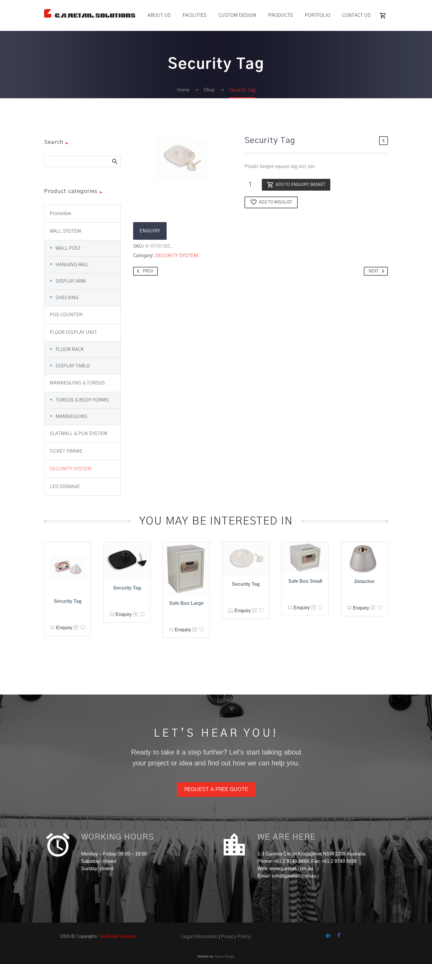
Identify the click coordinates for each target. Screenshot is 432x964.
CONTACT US (356, 15)
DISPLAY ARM (71, 281)
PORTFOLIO (317, 15)
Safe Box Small (305, 581)
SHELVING (67, 297)
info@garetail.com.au (294, 875)
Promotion (60, 213)
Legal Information (199, 936)
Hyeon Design (224, 956)
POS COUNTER (66, 314)
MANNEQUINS (71, 416)
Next (374, 271)
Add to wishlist (275, 202)
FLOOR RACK (70, 349)
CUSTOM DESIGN (237, 15)
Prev (148, 271)
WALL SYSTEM (65, 231)
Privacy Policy (236, 936)
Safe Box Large (186, 603)
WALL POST (68, 248)
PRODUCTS (280, 15)
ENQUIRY (150, 231)
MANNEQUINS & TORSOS (77, 383)
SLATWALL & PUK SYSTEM (78, 433)
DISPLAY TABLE (73, 366)
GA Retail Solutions (118, 936)
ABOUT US (159, 15)
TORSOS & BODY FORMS (82, 400)
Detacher (364, 581)
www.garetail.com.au (290, 868)
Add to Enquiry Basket (300, 185)
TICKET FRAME (66, 451)
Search (114, 161)
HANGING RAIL (72, 264)
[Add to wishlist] (83, 627)
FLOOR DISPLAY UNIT (73, 332)
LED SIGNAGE (65, 486)
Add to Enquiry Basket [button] (52, 627)
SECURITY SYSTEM (176, 255)
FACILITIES (194, 15)
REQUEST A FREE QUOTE (216, 789)
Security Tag (68, 601)
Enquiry (64, 627)
